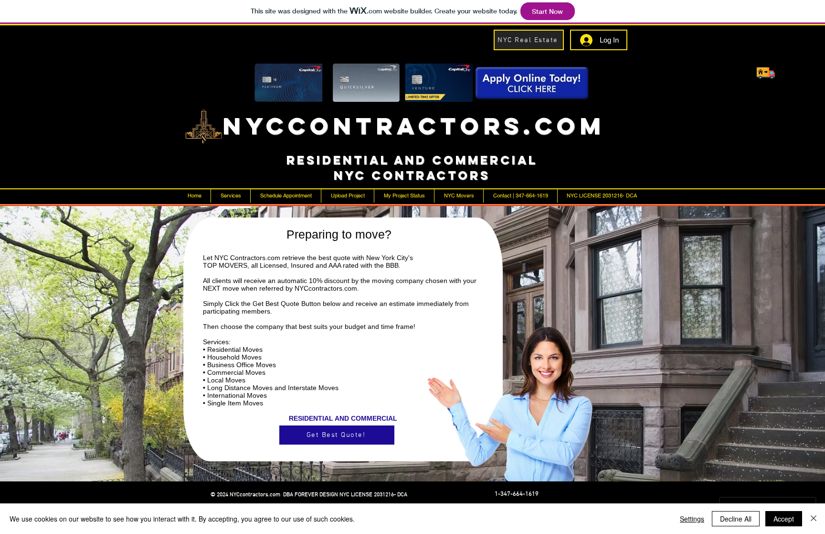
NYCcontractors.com (413, 126)
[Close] (813, 518)
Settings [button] (692, 518)
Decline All (735, 518)
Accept (783, 518)
